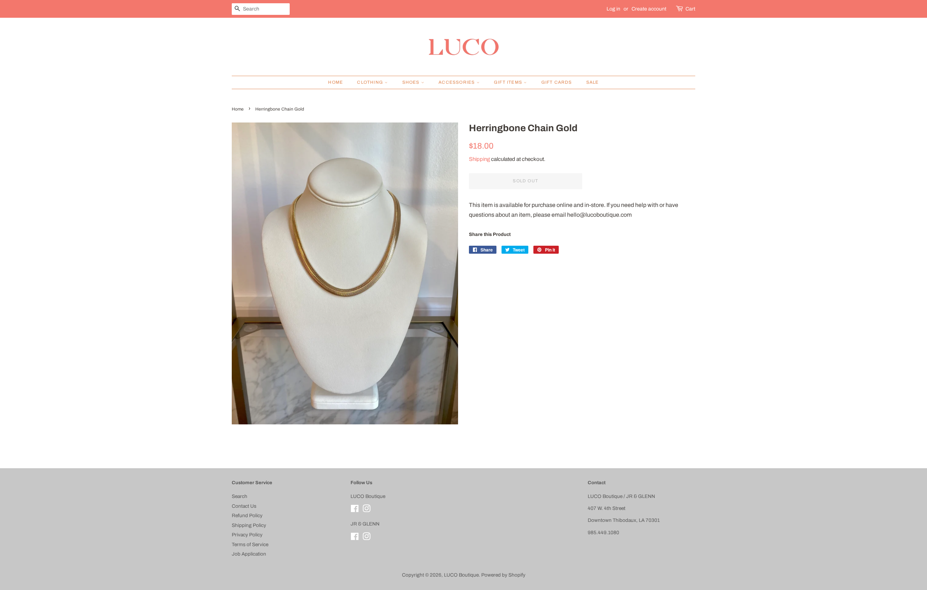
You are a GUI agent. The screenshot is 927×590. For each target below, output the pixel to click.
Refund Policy (247, 515)
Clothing (371, 82)
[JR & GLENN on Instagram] (366, 538)
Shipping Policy (249, 525)
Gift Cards (556, 82)
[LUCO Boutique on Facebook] (355, 510)
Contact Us (244, 506)
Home (335, 82)
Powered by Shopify (503, 575)
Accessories (457, 82)
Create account (649, 9)
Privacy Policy (247, 534)
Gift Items (509, 82)
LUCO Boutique (461, 575)
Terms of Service (250, 544)
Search (239, 496)
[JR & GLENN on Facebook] (355, 538)
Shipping (479, 159)
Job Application (249, 554)
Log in (613, 9)
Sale (592, 82)
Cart (690, 9)
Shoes (411, 82)
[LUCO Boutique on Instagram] (366, 510)
